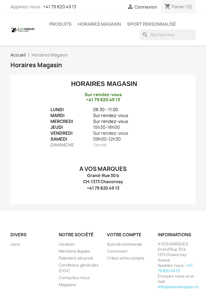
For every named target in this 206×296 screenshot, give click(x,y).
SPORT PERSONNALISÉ (151, 24)
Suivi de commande (124, 244)
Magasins (67, 284)
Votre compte (124, 235)
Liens (15, 244)
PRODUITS (60, 24)
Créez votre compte (125, 258)
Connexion (117, 251)
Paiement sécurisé (76, 258)
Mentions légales (74, 251)
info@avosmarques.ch (178, 286)
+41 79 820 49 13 (59, 7)
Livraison (67, 244)
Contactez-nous (74, 277)
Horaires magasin (99, 24)
